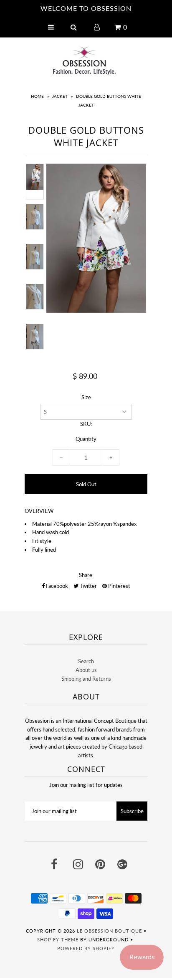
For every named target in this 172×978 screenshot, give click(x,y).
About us (86, 670)
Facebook (56, 585)
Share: (86, 575)
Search (86, 661)
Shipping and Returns (86, 678)
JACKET (60, 96)
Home (37, 96)
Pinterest (118, 585)
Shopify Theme (57, 939)
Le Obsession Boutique (109, 930)
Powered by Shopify (86, 948)
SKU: (86, 424)
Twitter (87, 585)
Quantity (86, 438)
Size (86, 397)
